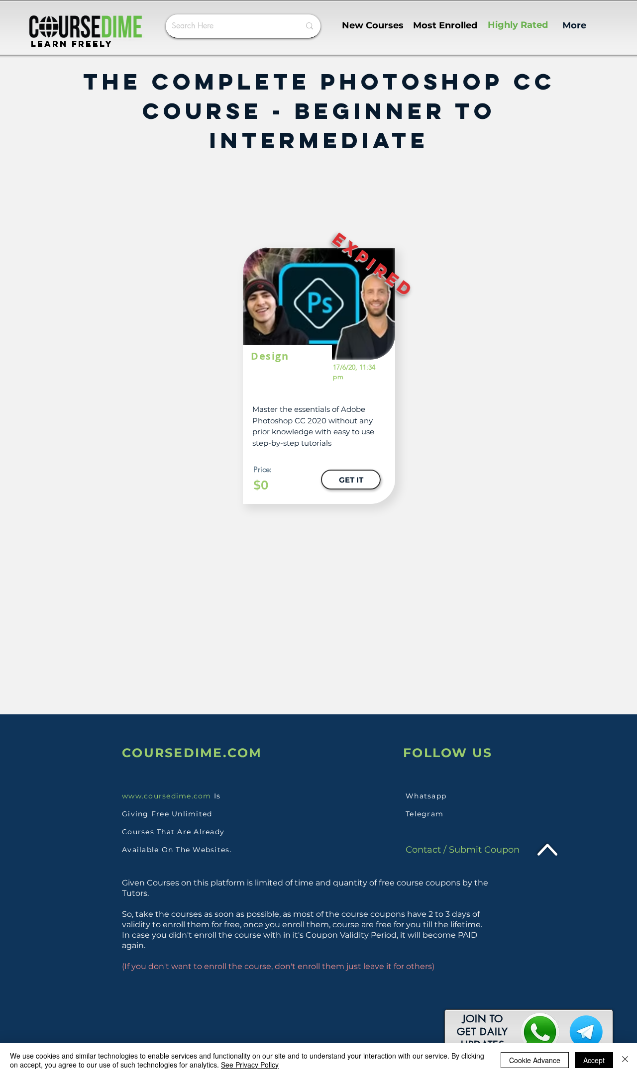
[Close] (625, 1060)
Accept (594, 1060)
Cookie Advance (534, 1060)
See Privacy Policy (250, 1065)
